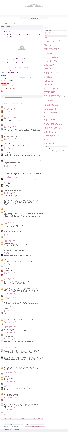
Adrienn (6, 410)
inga (5, 333)
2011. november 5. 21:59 (10, 397)
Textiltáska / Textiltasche (51, 138)
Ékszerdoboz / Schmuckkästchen (53, 60)
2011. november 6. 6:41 (10, 409)
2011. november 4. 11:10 (10, 375)
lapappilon (7, 339)
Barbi (5, 253)
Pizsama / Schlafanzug (50, 120)
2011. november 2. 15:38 (10, 332)
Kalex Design (11, 430)
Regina (6, 392)
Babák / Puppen (48, 45)
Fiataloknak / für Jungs (50, 73)
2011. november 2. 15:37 (10, 326)
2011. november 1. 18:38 (10, 297)
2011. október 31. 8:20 (9, 182)
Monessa (7, 294)
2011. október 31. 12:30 (9, 247)
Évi (5, 398)
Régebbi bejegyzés (37, 418)
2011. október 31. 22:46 (10, 278)
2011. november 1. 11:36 (9, 293)
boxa (5, 376)
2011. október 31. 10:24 (9, 222)
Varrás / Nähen (48, 143)
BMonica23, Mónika (9, 177)
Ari (5, 134)
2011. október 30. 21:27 (10, 158)
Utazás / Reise (48, 142)
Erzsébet (6, 317)
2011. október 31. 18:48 (10, 267)
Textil (23, 23)
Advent (46, 37)
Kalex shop (47, 87)
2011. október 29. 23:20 (10, 117)
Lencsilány (7, 148)
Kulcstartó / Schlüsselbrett (52, 95)
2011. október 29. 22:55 (10, 108)
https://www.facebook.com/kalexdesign (11, 426)
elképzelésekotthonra (11, 372)
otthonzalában (9, 279)
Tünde (6, 273)
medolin (6, 223)
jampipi (6, 123)
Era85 (5, 139)
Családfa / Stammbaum (50, 57)
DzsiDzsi (6, 235)
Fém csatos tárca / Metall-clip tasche (55, 69)
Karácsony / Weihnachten (51, 88)
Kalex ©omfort (48, 85)
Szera (6, 183)
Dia (5, 118)
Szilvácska (7, 105)
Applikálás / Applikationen (51, 41)
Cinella (6, 229)
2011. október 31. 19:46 (9, 272)
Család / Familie (48, 56)
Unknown (7, 114)
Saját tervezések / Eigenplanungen (54, 124)
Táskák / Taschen (49, 132)
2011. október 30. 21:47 (10, 165)
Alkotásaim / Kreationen (51, 40)
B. (4, 348)
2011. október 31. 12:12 (9, 240)
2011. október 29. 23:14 (10, 113)
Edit (5, 311)
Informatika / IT (48, 81)
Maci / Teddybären (49, 100)
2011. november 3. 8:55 (10, 347)
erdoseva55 (7, 193)
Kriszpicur (7, 109)
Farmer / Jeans (48, 65)
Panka (6, 248)
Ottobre (46, 113)
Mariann (6, 355)
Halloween (47, 77)
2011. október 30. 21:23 (10, 151)
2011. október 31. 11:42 (9, 234)
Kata (5, 159)
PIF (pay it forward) (49, 119)
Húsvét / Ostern (48, 80)
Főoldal (5, 23)
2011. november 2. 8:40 (10, 321)
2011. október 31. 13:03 (9, 252)
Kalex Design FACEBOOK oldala (23, 430)
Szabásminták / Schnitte (51, 127)
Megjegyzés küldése (7, 416)
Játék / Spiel (47, 84)
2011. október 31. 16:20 (9, 263)
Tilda (14, 23)
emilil (6, 268)
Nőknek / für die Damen (50, 111)
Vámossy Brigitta (9, 241)
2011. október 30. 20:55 (10, 147)
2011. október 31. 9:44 (9, 206)
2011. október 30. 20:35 (10, 138)
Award (45, 44)
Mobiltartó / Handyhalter (51, 105)
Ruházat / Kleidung (49, 123)
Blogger (59, 151)
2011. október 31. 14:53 (9, 257)
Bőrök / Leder (47, 53)
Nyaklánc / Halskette (50, 112)
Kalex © (11, 429)
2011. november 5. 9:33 (10, 385)
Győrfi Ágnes (8, 207)
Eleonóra (7, 166)
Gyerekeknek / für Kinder (51, 76)
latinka (6, 382)
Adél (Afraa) (8, 322)
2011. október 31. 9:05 (9, 192)
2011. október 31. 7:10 (9, 176)
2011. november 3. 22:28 (10, 371)
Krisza (6, 264)
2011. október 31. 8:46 (9, 188)
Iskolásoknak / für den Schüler (53, 83)
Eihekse (6, 127)
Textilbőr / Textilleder (50, 135)
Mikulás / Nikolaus (49, 104)
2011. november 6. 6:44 (10, 414)
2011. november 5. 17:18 (10, 391)
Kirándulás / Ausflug (50, 91)
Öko (45, 116)
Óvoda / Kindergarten (50, 115)
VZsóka (6, 143)
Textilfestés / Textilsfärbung (52, 136)
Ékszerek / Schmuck (49, 61)
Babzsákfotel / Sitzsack (51, 48)
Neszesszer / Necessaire (51, 108)
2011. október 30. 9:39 (10, 126)
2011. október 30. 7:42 (10, 122)
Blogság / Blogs (48, 52)
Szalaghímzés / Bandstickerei (52, 128)
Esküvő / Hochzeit (49, 64)
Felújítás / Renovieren (50, 68)
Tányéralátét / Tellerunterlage (53, 131)
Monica (6, 386)
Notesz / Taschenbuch (50, 109)
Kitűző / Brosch (48, 92)
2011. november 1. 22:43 (10, 310)
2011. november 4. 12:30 (10, 381)
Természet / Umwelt (49, 134)
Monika (6, 152)
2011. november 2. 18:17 (10, 338)
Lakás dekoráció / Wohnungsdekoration (55, 96)
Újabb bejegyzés (6, 418)
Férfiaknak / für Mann (50, 72)
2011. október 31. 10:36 (9, 228)
